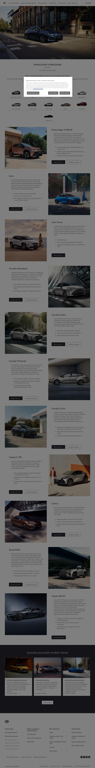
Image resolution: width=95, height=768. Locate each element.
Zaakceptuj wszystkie (64, 93)
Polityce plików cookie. (38, 89)
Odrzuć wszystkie (53, 93)
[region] (48, 87)
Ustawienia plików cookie (33, 93)
